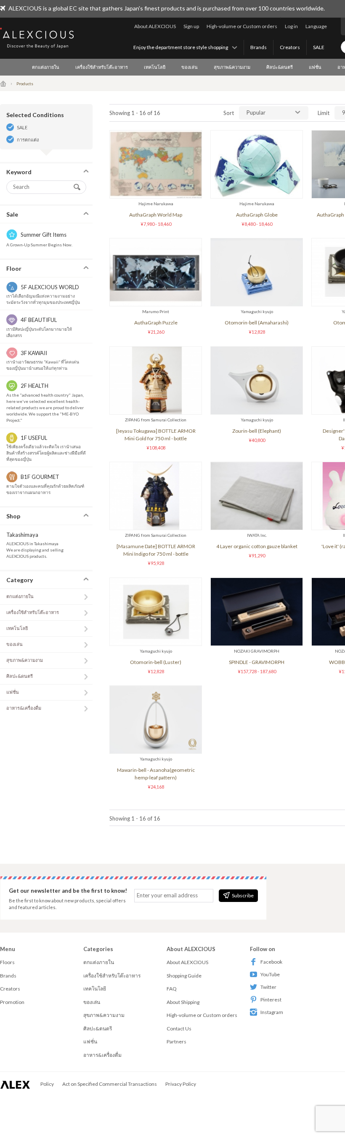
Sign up (191, 26)
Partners (176, 1041)
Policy (47, 1084)
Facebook (271, 962)
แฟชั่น (315, 67)
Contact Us (179, 1028)
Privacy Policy (180, 1084)
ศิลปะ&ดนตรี (279, 67)
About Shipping (183, 1002)
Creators (290, 47)
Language (316, 26)
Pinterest (270, 999)
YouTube (270, 974)
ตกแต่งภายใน (45, 67)
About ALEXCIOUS (155, 26)
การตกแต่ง (28, 139)
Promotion (12, 1002)
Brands (258, 47)
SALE (318, 47)
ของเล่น (189, 67)
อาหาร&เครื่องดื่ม (23, 708)
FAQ (172, 988)
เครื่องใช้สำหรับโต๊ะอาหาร (101, 67)
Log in (291, 26)
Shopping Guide (184, 975)
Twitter (268, 987)
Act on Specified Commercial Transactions (109, 1084)
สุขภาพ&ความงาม (232, 67)
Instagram (271, 1012)
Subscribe (243, 895)
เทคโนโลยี (154, 67)
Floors (7, 962)
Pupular (256, 112)
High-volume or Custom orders (242, 26)
